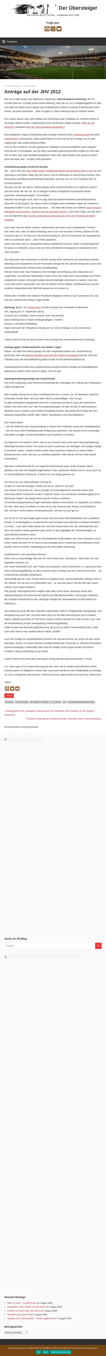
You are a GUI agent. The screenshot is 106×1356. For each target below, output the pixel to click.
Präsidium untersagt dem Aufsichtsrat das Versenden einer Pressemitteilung (63, 719)
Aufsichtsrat (21, 702)
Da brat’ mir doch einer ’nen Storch (24, 1311)
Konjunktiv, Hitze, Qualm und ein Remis (26, 1307)
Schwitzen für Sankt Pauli (19, 1314)
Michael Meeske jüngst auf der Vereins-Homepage (52, 355)
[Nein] (102, 1350)
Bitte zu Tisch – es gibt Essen (21, 1303)
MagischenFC (11, 139)
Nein (46, 1352)
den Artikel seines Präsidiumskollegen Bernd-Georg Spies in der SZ (62, 171)
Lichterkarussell (81, 134)
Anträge (9, 702)
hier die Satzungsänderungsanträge (45, 127)
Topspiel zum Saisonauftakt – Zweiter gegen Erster (31, 1318)
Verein (9, 696)
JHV (64, 702)
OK (38, 1352)
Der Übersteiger (78, 8)
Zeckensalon (34, 307)
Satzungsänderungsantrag (81, 702)
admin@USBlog (29, 86)
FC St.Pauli (56, 702)
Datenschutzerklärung (60, 1352)
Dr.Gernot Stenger (39, 702)
